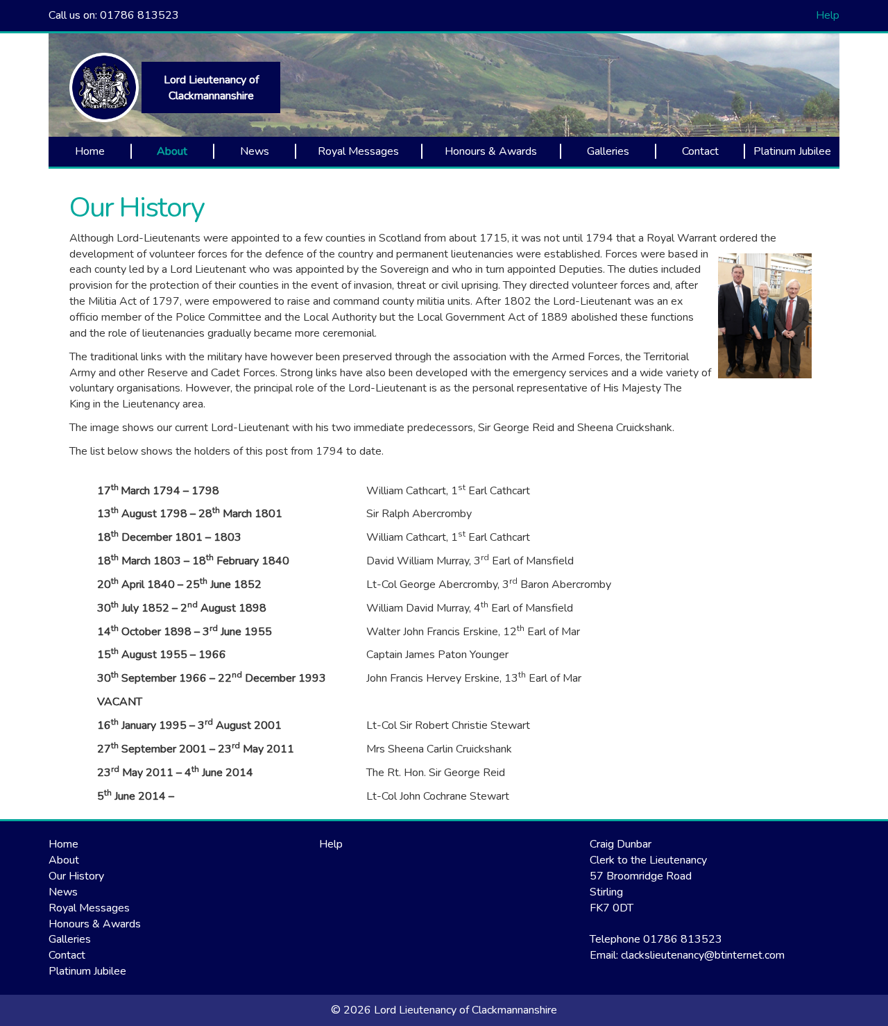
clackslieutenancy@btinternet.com (703, 955)
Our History (136, 207)
